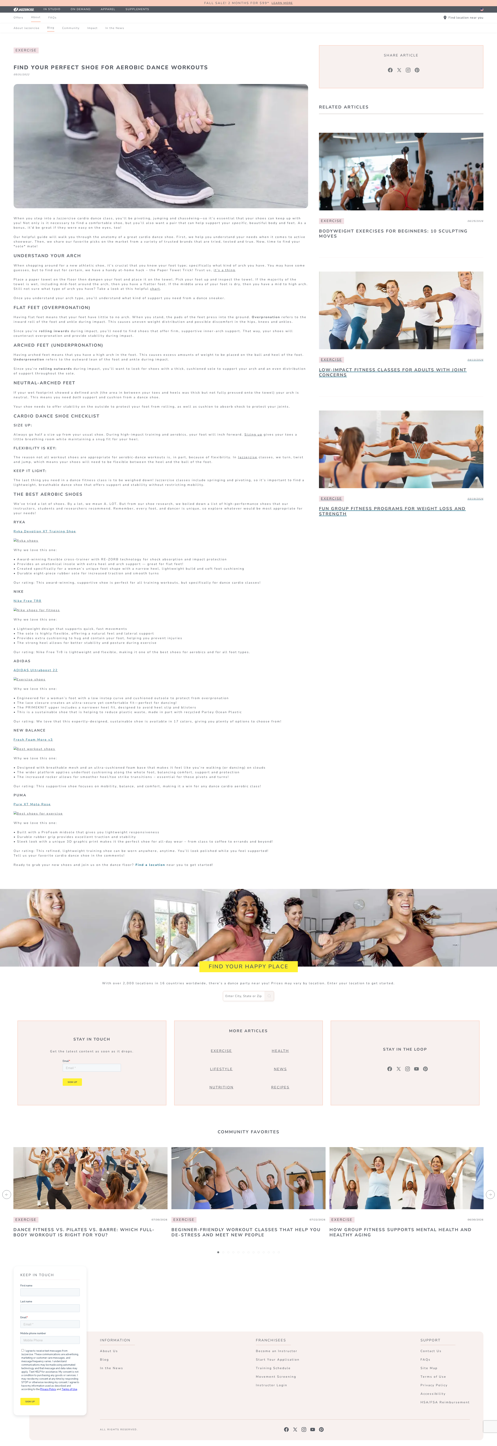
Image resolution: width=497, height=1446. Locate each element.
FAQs (52, 17)
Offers (18, 17)
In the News (114, 28)
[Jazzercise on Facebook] (286, 1429)
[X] (398, 1069)
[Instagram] (408, 70)
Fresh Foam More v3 (33, 740)
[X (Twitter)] (399, 70)
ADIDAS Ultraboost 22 (36, 670)
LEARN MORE (282, 3)
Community (71, 28)
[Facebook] (390, 70)
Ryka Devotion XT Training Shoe (45, 531)
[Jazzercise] (26, 9)
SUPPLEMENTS (137, 9)
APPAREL (108, 9)
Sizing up (253, 434)
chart (155, 289)
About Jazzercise (26, 28)
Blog (50, 28)
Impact (92, 28)
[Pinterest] (417, 70)
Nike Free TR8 (28, 601)
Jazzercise (247, 457)
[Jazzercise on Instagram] (304, 1429)
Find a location (150, 865)
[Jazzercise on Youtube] (312, 1429)
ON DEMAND (81, 9)
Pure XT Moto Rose (32, 804)
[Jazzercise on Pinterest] (321, 1429)
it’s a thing (224, 270)
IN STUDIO (52, 9)
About (36, 17)
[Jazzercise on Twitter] (295, 1429)
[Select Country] (481, 9)
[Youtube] (416, 1069)
